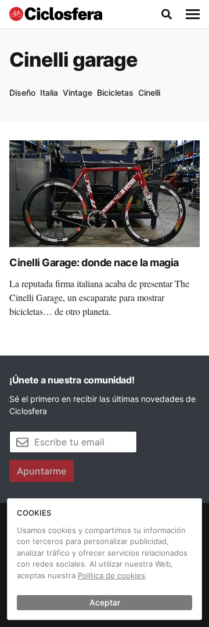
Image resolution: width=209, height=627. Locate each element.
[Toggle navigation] (193, 14)
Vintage (77, 92)
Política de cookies (111, 575)
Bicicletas (115, 92)
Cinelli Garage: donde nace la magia (94, 262)
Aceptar (104, 602)
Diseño (22, 92)
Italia (49, 92)
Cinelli (149, 92)
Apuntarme (41, 471)
